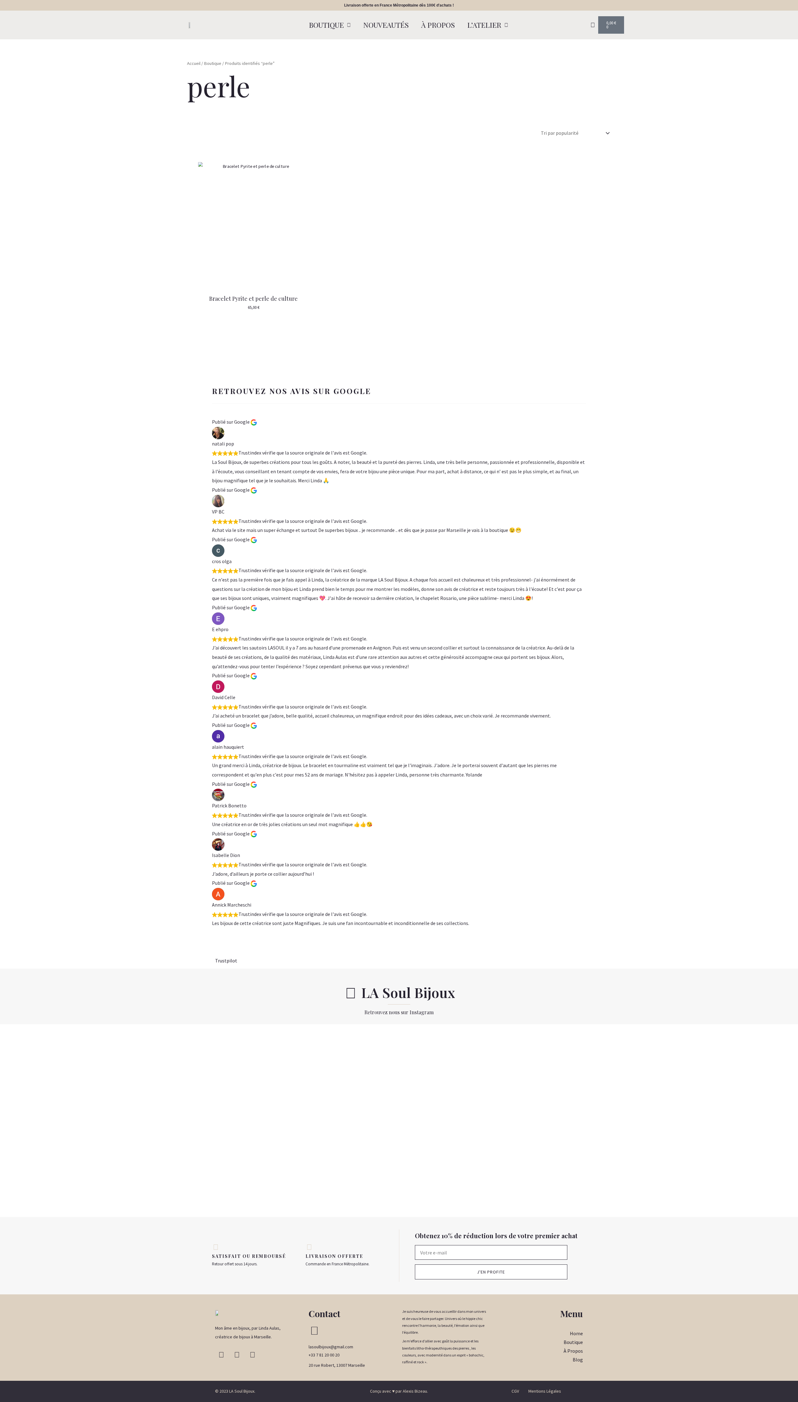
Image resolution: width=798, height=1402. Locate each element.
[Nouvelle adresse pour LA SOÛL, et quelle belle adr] (44, 1083)
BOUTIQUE (326, 25)
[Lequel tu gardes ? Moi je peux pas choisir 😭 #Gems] (399, 1042)
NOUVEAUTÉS (386, 25)
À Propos (573, 1351)
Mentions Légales (544, 1391)
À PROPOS (438, 25)
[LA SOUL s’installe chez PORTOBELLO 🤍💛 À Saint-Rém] (133, 1120)
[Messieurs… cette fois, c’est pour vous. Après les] (753, 1069)
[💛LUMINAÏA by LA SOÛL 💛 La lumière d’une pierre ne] (665, 1120)
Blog (578, 1359)
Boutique (212, 63)
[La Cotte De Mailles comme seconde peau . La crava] (310, 1116)
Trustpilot (226, 960)
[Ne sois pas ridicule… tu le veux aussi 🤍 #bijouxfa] (487, 1042)
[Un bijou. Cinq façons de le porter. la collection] (221, 1097)
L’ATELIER (484, 25)
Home (576, 1333)
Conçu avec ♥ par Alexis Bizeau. (399, 1391)
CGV (515, 1391)
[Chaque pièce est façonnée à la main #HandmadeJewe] (576, 1042)
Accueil (193, 63)
